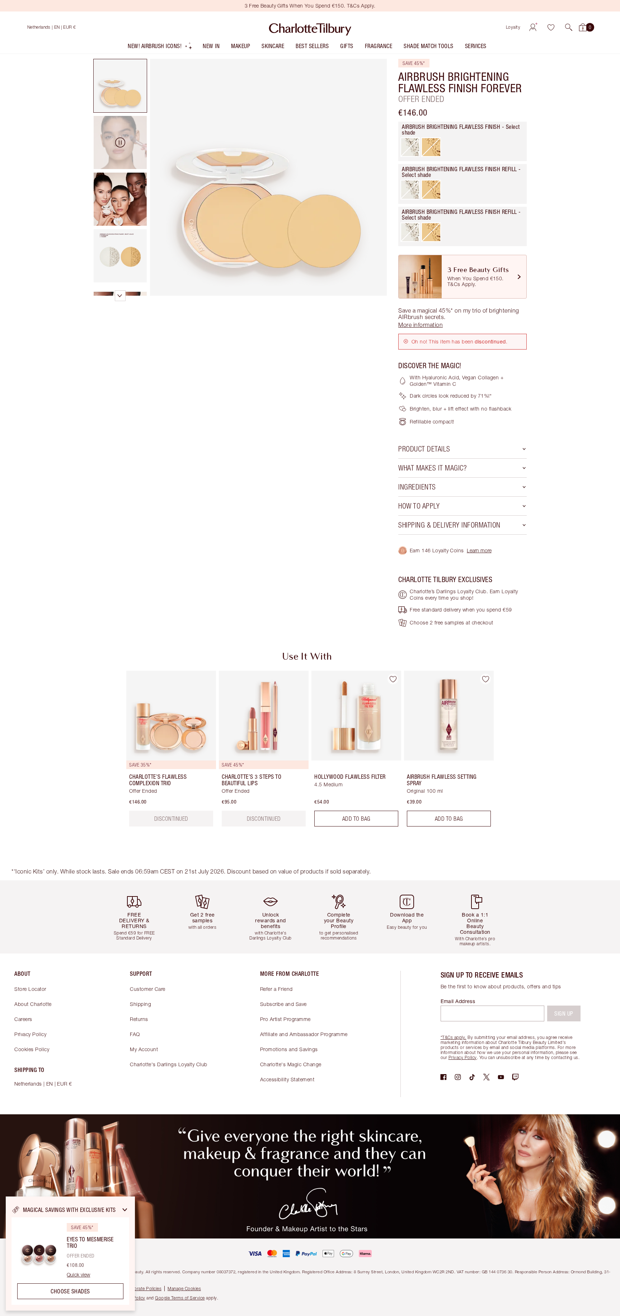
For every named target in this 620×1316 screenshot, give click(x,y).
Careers (23, 1019)
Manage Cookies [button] (184, 1288)
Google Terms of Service (180, 1298)
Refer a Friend (276, 989)
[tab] (120, 86)
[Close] (125, 1209)
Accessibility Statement (287, 1079)
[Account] (532, 27)
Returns (139, 1019)
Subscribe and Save (283, 1004)
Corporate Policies (142, 1288)
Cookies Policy (31, 1049)
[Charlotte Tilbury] (310, 27)
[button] (568, 27)
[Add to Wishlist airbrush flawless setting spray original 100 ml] (485, 679)
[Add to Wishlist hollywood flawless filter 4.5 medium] (393, 679)
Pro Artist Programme (285, 1019)
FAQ (135, 1034)
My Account (144, 1049)
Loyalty (513, 27)
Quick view (78, 1275)
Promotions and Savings (289, 1049)
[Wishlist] (550, 27)
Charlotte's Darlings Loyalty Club (168, 1064)
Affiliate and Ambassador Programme (304, 1034)
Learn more (479, 550)
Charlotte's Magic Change (290, 1064)
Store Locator (30, 989)
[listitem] (160, 47)
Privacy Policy (30, 1034)
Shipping (140, 1004)
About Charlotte (33, 1004)
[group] (166, 751)
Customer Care (147, 989)
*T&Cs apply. (453, 1037)
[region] (70, 1253)
